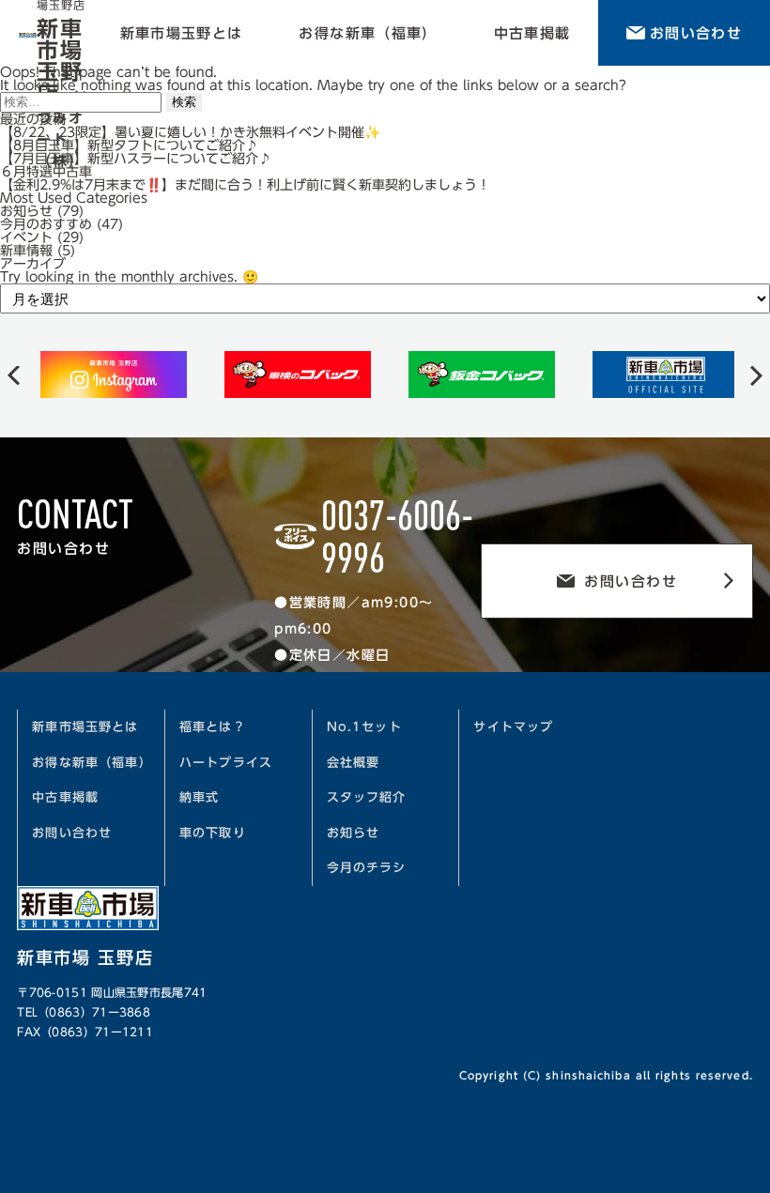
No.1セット (364, 727)
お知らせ (26, 211)
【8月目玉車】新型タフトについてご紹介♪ (129, 145)
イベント (26, 237)
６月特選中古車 (46, 171)
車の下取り (212, 833)
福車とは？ (212, 727)
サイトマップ (513, 727)
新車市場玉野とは (181, 33)
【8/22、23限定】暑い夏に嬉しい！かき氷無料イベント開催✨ (190, 132)
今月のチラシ (367, 868)
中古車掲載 (532, 33)
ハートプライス (225, 763)
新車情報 (26, 250)
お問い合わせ (696, 33)
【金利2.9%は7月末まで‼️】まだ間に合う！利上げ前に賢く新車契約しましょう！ (245, 184)
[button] (14, 375)
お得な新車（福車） (368, 33)
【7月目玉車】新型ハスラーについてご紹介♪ (135, 158)
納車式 (199, 797)
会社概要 (353, 763)
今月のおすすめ (46, 224)
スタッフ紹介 (367, 797)
